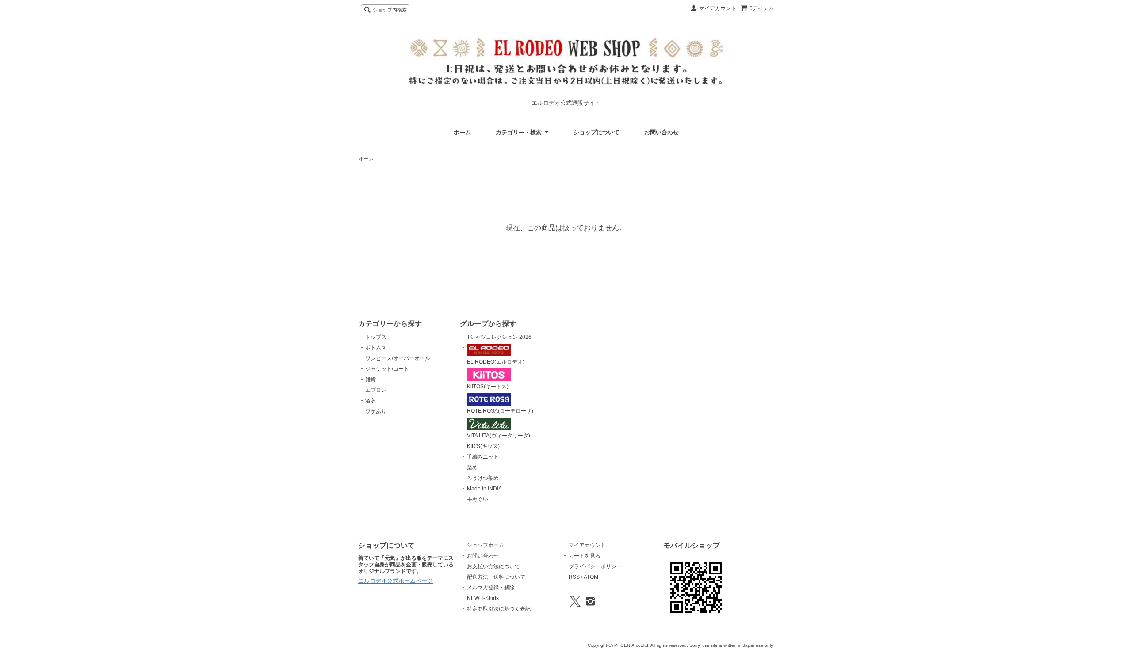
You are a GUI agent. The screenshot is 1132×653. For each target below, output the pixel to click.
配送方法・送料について (496, 577)
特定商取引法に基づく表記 (499, 609)
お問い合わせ (661, 132)
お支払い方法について (493, 566)
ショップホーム (485, 545)
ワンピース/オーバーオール (397, 358)
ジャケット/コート (387, 369)
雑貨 (370, 379)
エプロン (375, 390)
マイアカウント (717, 8)
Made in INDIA (484, 489)
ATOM (591, 577)
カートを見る (584, 556)
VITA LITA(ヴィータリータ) (498, 436)
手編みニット (483, 457)
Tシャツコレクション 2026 (499, 337)
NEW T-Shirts (483, 598)
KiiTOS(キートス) (488, 386)
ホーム (462, 132)
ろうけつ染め (483, 478)
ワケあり (375, 411)
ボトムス (375, 348)
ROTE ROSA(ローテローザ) (500, 411)
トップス (375, 337)
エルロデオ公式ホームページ (395, 580)
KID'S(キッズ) (483, 446)
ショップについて (597, 132)
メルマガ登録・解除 (491, 588)
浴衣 (370, 401)
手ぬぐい (477, 499)
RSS (574, 577)
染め (472, 467)
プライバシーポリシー (595, 566)
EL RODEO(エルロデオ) (495, 362)
